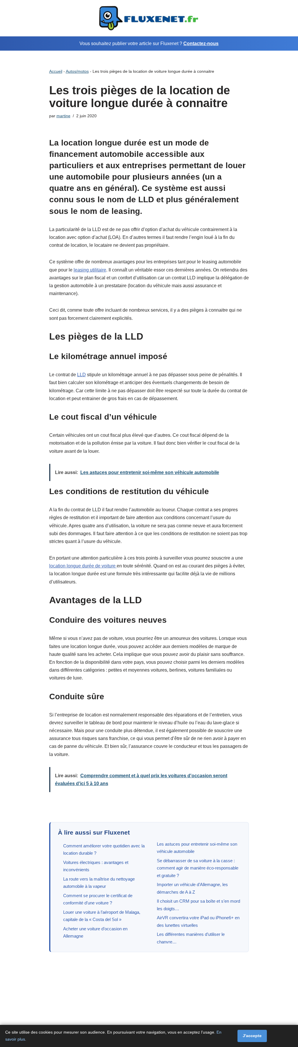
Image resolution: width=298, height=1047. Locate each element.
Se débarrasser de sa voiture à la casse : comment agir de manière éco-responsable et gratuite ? (197, 868)
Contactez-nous (201, 43)
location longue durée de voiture (83, 565)
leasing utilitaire (90, 269)
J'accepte (252, 1035)
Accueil (55, 71)
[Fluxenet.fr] (149, 18)
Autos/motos (77, 71)
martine (63, 115)
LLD (81, 374)
